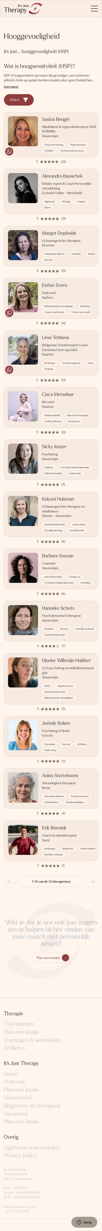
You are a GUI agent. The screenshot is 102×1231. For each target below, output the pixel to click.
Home (11, 1074)
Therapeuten (19, 1024)
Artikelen (14, 1048)
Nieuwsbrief (18, 1098)
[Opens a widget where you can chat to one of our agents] (84, 1223)
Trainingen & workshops (32, 1040)
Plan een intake (48, 958)
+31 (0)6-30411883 (16, 1211)
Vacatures (15, 1114)
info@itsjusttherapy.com (20, 1207)
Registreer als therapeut (32, 1106)
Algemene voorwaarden (32, 1148)
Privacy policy (20, 1155)
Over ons (14, 1082)
